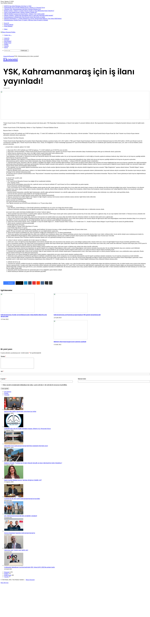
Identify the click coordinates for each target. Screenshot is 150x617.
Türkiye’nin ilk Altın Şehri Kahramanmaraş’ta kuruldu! (22, 499)
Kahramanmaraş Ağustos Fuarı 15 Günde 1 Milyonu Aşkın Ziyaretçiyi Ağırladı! (26, 20)
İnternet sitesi (82, 379)
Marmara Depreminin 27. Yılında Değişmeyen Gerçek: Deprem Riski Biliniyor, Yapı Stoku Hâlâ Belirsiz (33, 18)
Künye (6, 47)
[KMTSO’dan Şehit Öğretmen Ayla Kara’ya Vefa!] (13, 409)
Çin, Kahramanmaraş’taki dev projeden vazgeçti (20, 516)
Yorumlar (6, 394)
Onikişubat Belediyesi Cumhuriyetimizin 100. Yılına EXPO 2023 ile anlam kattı (29, 567)
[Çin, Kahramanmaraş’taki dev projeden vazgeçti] (13, 514)
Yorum (3, 356)
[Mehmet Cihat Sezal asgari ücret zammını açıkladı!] (71, 339)
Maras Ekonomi (30, 579)
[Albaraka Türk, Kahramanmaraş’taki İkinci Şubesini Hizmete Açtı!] (13, 444)
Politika (6, 44)
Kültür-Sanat (7, 42)
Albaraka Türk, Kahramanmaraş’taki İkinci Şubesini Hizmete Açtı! (22, 9)
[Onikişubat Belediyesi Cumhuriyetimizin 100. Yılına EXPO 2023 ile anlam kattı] (13, 565)
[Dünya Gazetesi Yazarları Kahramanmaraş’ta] (13, 531)
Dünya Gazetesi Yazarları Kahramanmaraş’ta (19, 533)
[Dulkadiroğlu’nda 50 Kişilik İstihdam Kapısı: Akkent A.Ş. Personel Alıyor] (13, 426)
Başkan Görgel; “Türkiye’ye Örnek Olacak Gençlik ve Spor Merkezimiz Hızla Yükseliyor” (29, 10)
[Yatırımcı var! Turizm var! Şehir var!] (13, 548)
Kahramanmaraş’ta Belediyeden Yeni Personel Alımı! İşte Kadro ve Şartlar (24, 17)
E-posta (3, 379)
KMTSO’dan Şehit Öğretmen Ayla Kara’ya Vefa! (17, 6)
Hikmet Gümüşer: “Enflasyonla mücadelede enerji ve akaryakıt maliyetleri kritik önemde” (28, 15)
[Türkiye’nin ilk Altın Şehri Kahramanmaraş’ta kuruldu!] (13, 496)
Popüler (6, 393)
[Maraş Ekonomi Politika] (8, 32)
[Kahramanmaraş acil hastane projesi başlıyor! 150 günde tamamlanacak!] (71, 312)
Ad (2, 371)
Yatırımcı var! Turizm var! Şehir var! (16, 550)
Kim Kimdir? (7, 41)
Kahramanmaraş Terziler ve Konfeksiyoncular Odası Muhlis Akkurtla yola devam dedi (24, 315)
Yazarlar (6, 46)
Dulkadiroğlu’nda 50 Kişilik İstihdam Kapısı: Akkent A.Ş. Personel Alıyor (24, 7)
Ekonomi (6, 39)
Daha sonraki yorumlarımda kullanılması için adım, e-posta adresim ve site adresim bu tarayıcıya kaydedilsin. (35, 385)
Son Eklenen (7, 391)
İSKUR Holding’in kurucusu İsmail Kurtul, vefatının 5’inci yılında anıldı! (24, 14)
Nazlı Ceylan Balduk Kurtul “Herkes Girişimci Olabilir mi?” (20, 12)
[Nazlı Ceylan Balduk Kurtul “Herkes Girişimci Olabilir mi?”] (13, 478)
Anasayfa (6, 38)
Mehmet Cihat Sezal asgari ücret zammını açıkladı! (70, 342)
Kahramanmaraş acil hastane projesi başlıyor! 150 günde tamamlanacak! (77, 315)
